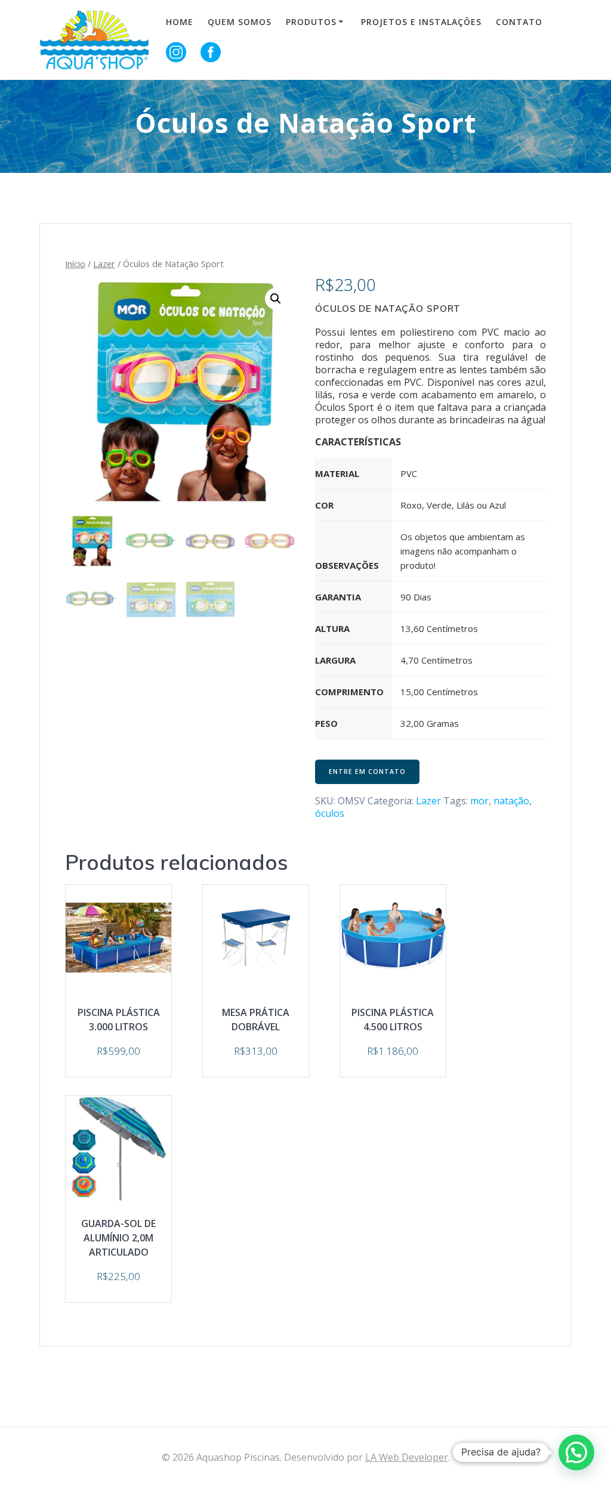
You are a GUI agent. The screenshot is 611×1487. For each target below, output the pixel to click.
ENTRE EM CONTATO (367, 771)
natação (511, 800)
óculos (329, 813)
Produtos (311, 21)
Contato (519, 21)
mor (479, 800)
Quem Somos (239, 21)
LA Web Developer (406, 1457)
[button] (576, 1452)
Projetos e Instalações (421, 21)
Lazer (104, 263)
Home (179, 21)
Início (75, 263)
